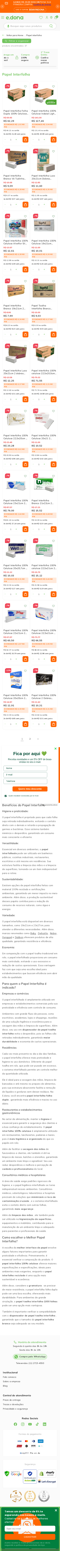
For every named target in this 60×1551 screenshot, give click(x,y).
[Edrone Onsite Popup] (30, 775)
